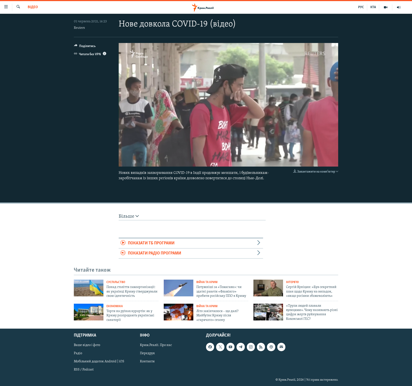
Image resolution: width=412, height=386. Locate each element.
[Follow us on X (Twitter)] (220, 347)
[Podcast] (271, 347)
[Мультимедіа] (385, 7)
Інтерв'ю (292, 282)
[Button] (85, 47)
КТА (373, 7)
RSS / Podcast (84, 369)
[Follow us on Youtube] (230, 347)
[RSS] (261, 347)
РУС (361, 7)
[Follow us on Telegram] (240, 347)
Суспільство (115, 282)
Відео (33, 7)
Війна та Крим (207, 282)
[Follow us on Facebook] (210, 347)
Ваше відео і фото (87, 345)
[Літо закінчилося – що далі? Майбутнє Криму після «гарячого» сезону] (178, 312)
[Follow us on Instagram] (251, 347)
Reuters (79, 28)
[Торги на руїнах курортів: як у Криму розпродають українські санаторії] (88, 312)
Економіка (114, 306)
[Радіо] (398, 7)
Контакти (147, 361)
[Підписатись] (281, 347)
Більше (127, 216)
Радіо (78, 353)
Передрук (147, 353)
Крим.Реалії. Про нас (156, 345)
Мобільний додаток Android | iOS (99, 361)
